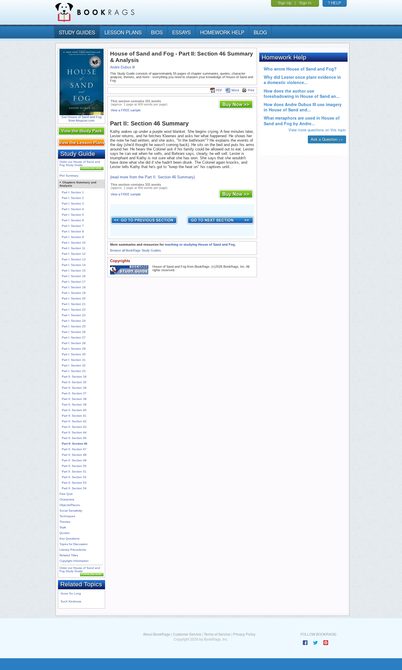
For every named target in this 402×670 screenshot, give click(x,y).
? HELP (334, 3)
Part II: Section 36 (74, 387)
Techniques (67, 516)
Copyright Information (74, 560)
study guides (77, 32)
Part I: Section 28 (74, 343)
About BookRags (156, 634)
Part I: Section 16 (74, 276)
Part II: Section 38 (74, 399)
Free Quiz (66, 493)
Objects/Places (69, 505)
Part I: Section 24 (74, 320)
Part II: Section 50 (74, 466)
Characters (66, 499)
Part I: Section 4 (73, 209)
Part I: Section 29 (74, 348)
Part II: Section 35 (74, 382)
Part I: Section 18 (74, 287)
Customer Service (187, 634)
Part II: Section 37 (74, 393)
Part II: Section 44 (74, 432)
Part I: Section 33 (74, 371)
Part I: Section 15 (74, 270)
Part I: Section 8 (73, 231)
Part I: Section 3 (73, 203)
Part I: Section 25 (74, 326)
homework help (222, 32)
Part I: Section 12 (74, 253)
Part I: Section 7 (73, 225)
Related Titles (68, 555)
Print (251, 90)
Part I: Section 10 (74, 242)
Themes (64, 521)
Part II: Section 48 (74, 454)
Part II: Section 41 (74, 415)
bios (157, 32)
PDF (219, 90)
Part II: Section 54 (74, 488)
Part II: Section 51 (74, 471)
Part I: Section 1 (73, 192)
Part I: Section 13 (74, 259)
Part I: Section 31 (74, 359)
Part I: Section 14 (74, 265)
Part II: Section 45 (74, 438)
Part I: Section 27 (74, 337)
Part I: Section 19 (74, 292)
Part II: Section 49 (74, 460)
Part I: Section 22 (74, 309)
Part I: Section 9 (73, 237)
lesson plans (123, 32)
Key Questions (69, 538)
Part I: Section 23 (74, 315)
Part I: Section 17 (74, 281)
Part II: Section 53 (74, 482)
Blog (260, 32)
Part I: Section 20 (74, 298)
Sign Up (284, 3)
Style (62, 527)
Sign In (305, 3)
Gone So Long (71, 593)
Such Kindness (71, 601)
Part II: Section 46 (74, 443)
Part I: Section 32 (74, 365)
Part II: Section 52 (74, 477)
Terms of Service (217, 634)
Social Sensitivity (70, 510)
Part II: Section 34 (74, 376)
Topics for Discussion (73, 544)
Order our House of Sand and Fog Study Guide (79, 163)
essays (181, 32)
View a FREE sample (126, 110)
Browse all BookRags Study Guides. (136, 250)
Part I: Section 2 (73, 198)
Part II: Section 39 (74, 404)
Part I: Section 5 (73, 214)
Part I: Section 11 (73, 248)
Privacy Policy (244, 634)
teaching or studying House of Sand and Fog (200, 244)
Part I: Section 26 (74, 332)
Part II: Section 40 (74, 410)
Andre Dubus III (122, 67)
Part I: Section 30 (74, 354)
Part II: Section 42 (74, 421)
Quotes (64, 533)
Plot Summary (68, 175)
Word (235, 90)
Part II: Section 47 (74, 449)
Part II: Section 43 (74, 426)
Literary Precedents (72, 549)
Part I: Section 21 (74, 304)
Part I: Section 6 (73, 220)
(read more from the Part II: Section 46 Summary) (152, 177)
